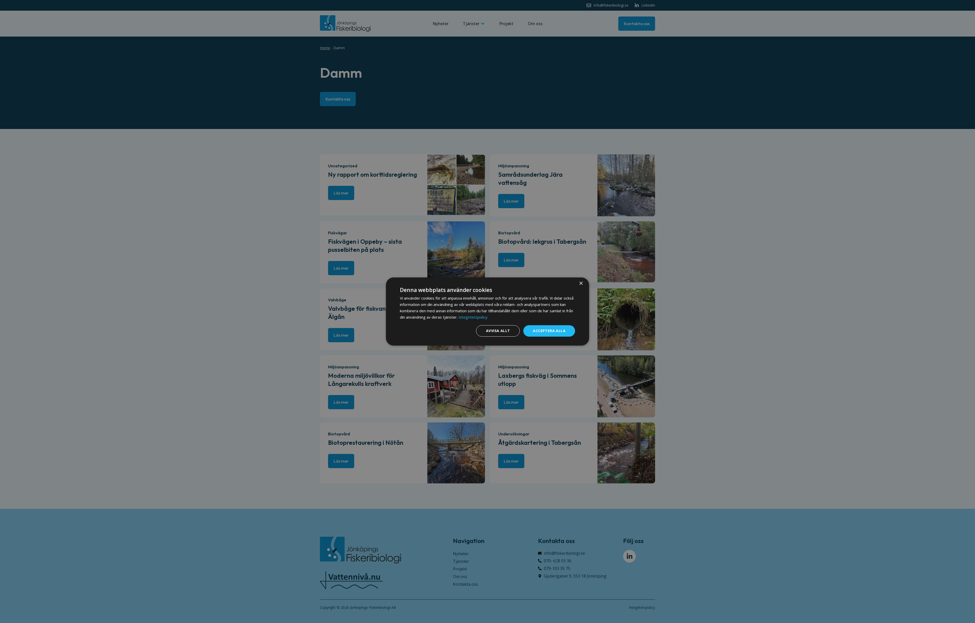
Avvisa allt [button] (498, 330)
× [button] (581, 283)
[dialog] (487, 311)
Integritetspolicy (473, 317)
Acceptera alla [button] (549, 330)
